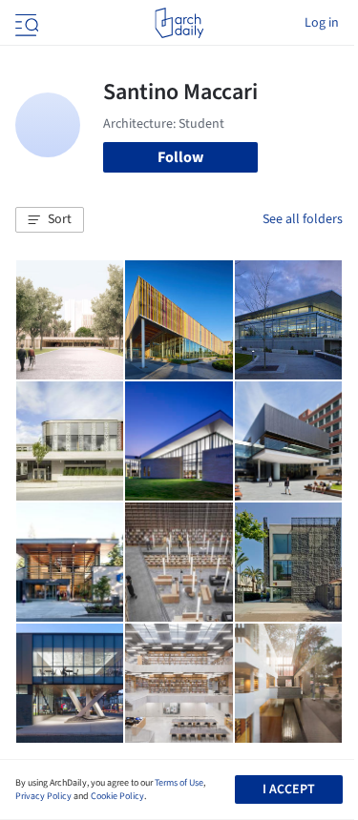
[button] (49, 220)
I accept (289, 789)
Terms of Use (179, 782)
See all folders (303, 219)
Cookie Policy (117, 796)
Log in (322, 23)
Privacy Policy (43, 796)
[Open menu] (24, 23)
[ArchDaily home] (179, 23)
